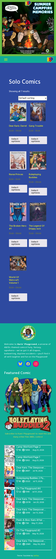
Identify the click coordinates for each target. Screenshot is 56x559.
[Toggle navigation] (5, 59)
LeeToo (36, 555)
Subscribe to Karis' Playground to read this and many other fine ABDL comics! (28, 435)
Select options (15, 140)
